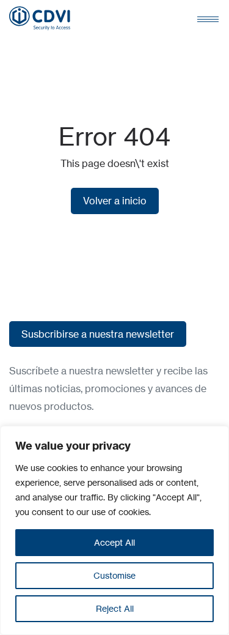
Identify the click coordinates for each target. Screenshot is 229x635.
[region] (114, 530)
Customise (114, 575)
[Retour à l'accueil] (39, 18)
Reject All (115, 608)
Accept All (114, 542)
